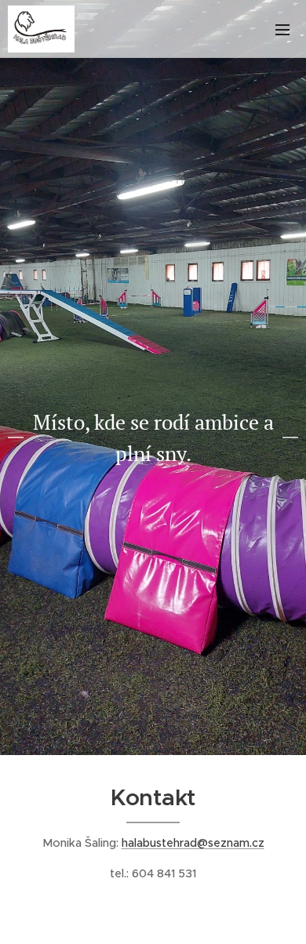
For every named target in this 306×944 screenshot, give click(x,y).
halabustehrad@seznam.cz (193, 843)
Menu (282, 29)
